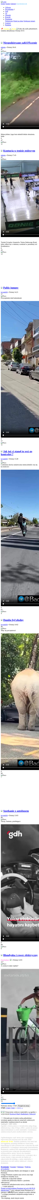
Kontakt (13, 1167)
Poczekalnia (9, 9)
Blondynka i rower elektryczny (20, 955)
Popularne (8, 19)
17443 (12, 1108)
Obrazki (8, 15)
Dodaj (3, 4)
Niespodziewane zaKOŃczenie (20, 42)
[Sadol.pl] (3, 2)
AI (6, 13)
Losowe (8, 23)
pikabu (3, 47)
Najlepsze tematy (29, 21)
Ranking (8, 25)
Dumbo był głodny (13, 620)
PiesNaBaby (5, 960)
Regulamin (5, 1167)
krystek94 (4, 292)
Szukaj (8, 4)
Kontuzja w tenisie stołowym (19, 150)
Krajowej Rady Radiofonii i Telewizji (23, 1114)
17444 (8, 1108)
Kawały (8, 17)
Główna (8, 7)
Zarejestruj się (21, 4)
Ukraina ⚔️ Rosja (9, 29)
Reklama (20, 1167)
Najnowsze (9, 21)
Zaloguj (13, 4)
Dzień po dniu (18, 21)
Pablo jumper (11, 287)
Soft (6, 11)
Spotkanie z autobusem (16, 810)
